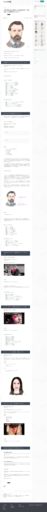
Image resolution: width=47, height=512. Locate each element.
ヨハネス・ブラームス (11, 102)
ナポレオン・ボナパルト (11, 83)
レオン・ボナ (9, 103)
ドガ (8, 90)
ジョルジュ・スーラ (10, 244)
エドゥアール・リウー (14, 106)
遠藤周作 (9, 337)
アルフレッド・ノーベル (11, 105)
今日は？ (42, 1)
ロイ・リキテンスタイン (10, 342)
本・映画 (35, 63)
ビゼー (9, 92)
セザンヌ (8, 93)
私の (38, 1)
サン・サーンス (10, 91)
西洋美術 (7, 132)
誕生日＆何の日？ (36, 61)
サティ (9, 232)
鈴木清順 (10, 338)
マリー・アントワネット (10, 82)
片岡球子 (8, 294)
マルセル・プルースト (11, 233)
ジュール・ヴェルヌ (6, 68)
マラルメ (8, 95)
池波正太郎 (9, 336)
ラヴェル (9, 234)
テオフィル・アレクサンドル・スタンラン (13, 243)
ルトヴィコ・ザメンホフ (12, 245)
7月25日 (11, 259)
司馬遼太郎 (9, 340)
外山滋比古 (10, 343)
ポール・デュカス (10, 231)
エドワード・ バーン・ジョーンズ (12, 104)
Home (36, 1)
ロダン (9, 94)
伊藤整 (9, 295)
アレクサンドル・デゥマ (11, 84)
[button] (38, 1)
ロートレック (9, 230)
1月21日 (11, 65)
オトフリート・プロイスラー (13, 341)
